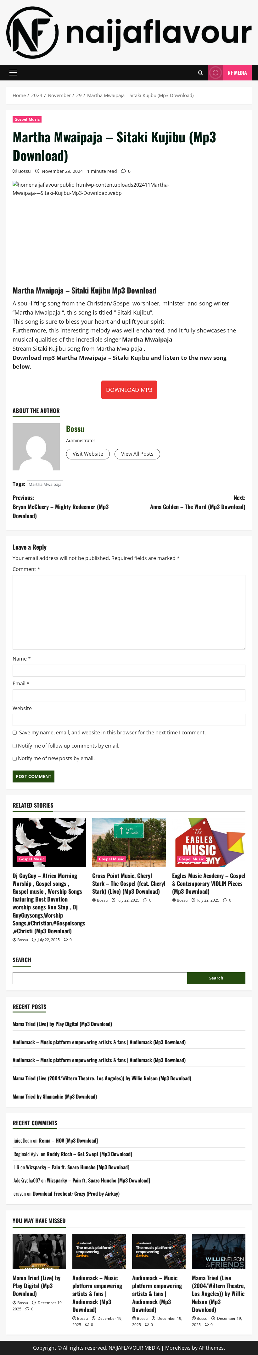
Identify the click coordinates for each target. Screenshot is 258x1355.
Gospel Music (27, 119)
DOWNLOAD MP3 (129, 389)
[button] (13, 72)
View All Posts (137, 453)
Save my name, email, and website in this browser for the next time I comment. (112, 732)
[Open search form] (200, 73)
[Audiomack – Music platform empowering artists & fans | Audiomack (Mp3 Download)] (99, 1251)
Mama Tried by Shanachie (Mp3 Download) (55, 1096)
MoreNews (178, 1347)
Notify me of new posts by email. (56, 758)
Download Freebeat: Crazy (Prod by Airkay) (76, 1193)
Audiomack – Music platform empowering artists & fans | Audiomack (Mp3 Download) (99, 1042)
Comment (26, 569)
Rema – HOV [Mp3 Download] (68, 1140)
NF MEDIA (237, 72)
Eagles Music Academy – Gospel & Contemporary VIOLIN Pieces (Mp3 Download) (208, 883)
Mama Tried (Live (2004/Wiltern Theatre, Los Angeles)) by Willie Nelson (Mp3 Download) (102, 1078)
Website (22, 708)
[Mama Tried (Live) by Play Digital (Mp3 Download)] (39, 1251)
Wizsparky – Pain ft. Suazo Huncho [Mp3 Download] (77, 1167)
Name (22, 658)
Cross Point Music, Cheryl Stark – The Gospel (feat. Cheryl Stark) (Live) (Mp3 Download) (128, 883)
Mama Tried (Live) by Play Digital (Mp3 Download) (62, 1024)
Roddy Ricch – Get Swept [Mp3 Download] (89, 1154)
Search (22, 960)
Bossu (24, 171)
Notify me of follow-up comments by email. (68, 745)
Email (21, 683)
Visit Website (88, 453)
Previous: (61, 506)
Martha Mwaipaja (45, 484)
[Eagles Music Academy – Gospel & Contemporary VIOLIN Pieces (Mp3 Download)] (208, 842)
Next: (197, 502)
